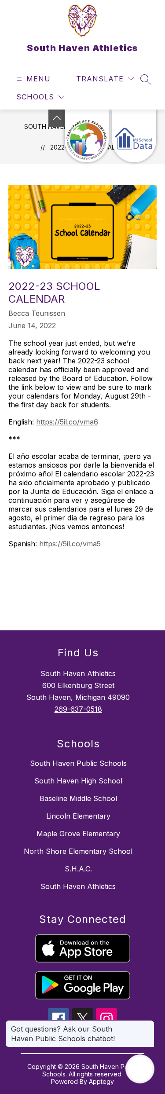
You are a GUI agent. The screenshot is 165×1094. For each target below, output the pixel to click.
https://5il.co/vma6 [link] (67, 421)
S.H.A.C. (78, 868)
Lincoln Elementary (78, 816)
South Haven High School (78, 780)
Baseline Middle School (78, 798)
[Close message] (147, 1024)
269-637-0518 (78, 709)
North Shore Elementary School (78, 851)
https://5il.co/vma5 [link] (70, 543)
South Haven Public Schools (78, 763)
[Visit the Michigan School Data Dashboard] (134, 136)
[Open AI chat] (140, 1069)
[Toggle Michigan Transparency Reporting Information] (56, 118)
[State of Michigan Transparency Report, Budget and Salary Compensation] (87, 136)
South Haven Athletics (78, 886)
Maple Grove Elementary (78, 833)
